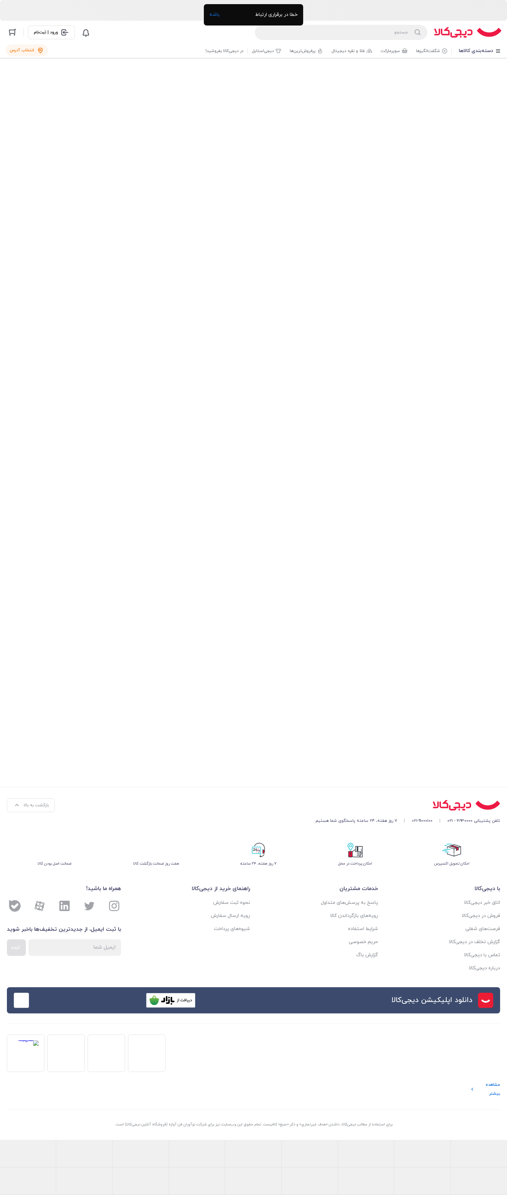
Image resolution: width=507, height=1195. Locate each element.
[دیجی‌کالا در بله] (15, 906)
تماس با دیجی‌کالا (482, 955)
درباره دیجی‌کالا (484, 968)
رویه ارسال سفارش (230, 915)
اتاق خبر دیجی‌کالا (482, 902)
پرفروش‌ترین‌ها (303, 51)
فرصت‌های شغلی (482, 929)
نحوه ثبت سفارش (231, 902)
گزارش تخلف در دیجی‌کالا (474, 942)
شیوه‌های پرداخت (232, 929)
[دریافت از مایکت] (116, 1000)
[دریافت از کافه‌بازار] (170, 1000)
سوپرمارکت (390, 51)
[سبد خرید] (12, 32)
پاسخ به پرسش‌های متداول (349, 902)
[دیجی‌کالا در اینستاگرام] (114, 906)
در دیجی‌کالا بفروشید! (224, 51)
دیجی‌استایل (263, 51)
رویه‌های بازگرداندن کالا (354, 915)
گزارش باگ (367, 955)
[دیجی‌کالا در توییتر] (89, 906)
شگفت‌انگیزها (428, 51)
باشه (214, 14)
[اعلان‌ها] (86, 32)
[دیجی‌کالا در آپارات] (40, 906)
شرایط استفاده (363, 929)
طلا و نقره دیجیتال (348, 51)
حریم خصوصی (363, 942)
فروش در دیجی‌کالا (481, 915)
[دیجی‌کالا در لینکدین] (64, 906)
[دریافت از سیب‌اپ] (61, 1000)
